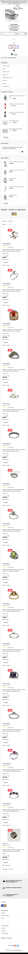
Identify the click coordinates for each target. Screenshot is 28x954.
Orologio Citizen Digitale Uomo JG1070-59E (17, 96)
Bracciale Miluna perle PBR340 (15, 128)
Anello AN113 (6, 403)
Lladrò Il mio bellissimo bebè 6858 (16, 161)
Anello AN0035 (6, 323)
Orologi (3, 83)
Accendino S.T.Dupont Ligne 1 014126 (17, 170)
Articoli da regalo (5, 65)
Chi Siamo (3, 913)
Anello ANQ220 (6, 803)
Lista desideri (7, 265)
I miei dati (3, 928)
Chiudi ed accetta (16, 3)
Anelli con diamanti (6, 245)
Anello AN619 (6, 603)
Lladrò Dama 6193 (13, 195)
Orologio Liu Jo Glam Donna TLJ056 (16, 104)
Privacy (2, 918)
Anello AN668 (6, 643)
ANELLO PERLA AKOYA (14, 120)
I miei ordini (3, 930)
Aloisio (7, 259)
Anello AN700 (6, 683)
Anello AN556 (6, 523)
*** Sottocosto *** (6, 86)
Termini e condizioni (5, 915)
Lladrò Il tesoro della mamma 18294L (17, 186)
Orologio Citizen (12, 178)
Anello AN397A (6, 443)
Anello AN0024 (6, 283)
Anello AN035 (6, 363)
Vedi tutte (6, 137)
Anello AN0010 (6, 243)
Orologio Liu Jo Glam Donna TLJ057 (16, 112)
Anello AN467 (6, 483)
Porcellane (4, 80)
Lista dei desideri (4, 933)
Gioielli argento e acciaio (7, 77)
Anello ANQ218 (6, 763)
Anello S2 (4, 843)
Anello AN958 (6, 723)
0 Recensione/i (11, 247)
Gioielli (3, 68)
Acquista (6, 262)
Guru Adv (11, 950)
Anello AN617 (6, 563)
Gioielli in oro (5, 74)
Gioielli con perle (5, 71)
